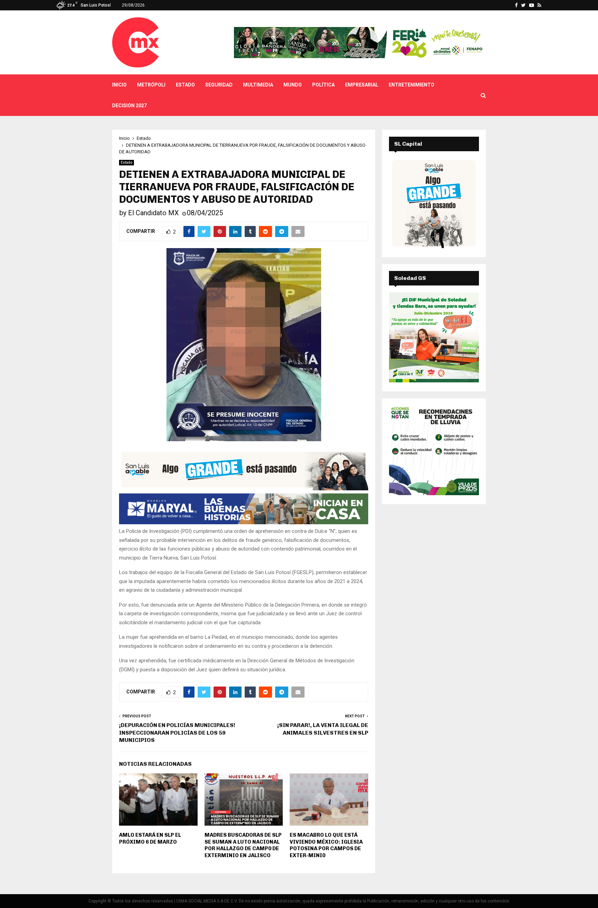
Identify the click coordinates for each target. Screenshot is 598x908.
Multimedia (258, 85)
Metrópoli (151, 85)
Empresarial (361, 85)
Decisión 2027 (129, 105)
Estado (185, 85)
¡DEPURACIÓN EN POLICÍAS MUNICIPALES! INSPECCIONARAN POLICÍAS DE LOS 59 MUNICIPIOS (177, 732)
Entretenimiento (411, 85)
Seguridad (219, 85)
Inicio (119, 85)
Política (323, 85)
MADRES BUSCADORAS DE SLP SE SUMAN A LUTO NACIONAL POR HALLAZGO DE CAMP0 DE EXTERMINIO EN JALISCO (243, 845)
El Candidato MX (153, 213)
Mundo (292, 85)
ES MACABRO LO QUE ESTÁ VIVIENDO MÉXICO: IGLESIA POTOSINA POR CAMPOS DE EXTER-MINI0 (326, 845)
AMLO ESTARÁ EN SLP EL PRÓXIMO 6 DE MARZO (150, 838)
